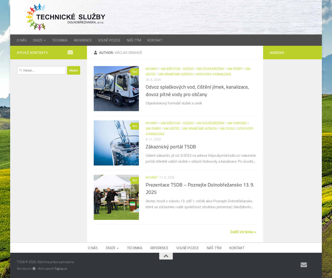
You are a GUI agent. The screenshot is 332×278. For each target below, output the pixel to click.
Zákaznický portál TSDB (171, 146)
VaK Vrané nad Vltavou (175, 74)
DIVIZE (37, 40)
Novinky (152, 68)
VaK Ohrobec (237, 123)
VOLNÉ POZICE (109, 40)
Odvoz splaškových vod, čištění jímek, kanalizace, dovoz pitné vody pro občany (197, 90)
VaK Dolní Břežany (210, 68)
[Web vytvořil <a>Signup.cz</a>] (34, 268)
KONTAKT (154, 40)
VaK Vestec (172, 128)
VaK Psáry (234, 68)
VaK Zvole (227, 128)
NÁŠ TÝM (134, 40)
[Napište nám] (70, 52)
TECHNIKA (60, 40)
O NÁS (22, 40)
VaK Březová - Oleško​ (177, 68)
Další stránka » (243, 232)
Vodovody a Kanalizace (213, 74)
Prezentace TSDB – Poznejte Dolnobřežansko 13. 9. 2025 (200, 188)
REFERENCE (83, 40)
